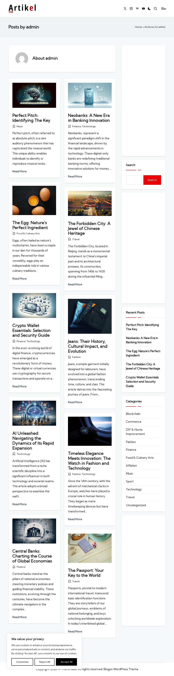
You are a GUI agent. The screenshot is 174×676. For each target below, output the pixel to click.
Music (20, 126)
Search (130, 165)
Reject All (44, 661)
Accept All (66, 661)
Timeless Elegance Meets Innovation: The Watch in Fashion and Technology (89, 460)
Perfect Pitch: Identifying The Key (31, 118)
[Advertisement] (143, 101)
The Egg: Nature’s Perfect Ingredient (30, 225)
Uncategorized (136, 505)
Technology (89, 126)
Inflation (131, 465)
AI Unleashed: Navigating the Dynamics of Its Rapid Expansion (33, 440)
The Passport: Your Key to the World (86, 573)
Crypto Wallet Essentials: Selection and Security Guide (31, 330)
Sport (130, 481)
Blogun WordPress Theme (120, 669)
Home (138, 26)
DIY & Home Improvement (135, 432)
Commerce (133, 421)
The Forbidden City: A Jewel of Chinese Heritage (89, 228)
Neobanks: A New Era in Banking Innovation (89, 118)
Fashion (76, 357)
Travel (76, 239)
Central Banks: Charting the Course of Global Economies (32, 555)
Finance (76, 126)
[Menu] (163, 8)
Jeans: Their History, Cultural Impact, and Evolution (87, 346)
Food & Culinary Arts (28, 233)
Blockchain (133, 413)
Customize (22, 661)
